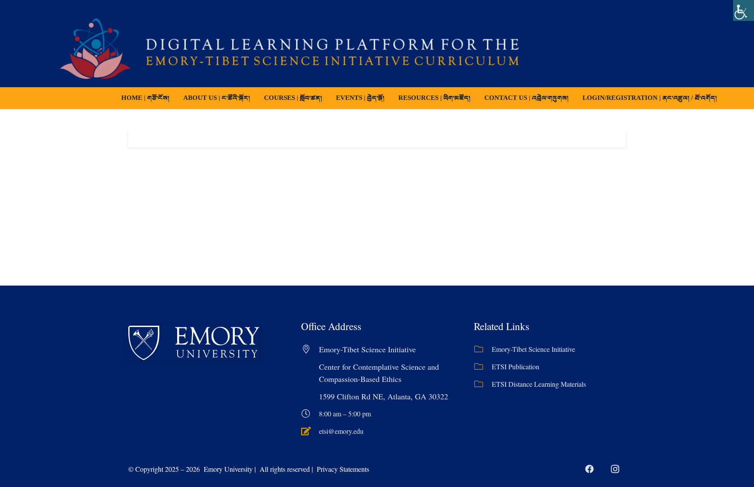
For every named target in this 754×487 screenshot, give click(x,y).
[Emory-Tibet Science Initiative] (483, 349)
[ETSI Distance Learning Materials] (483, 384)
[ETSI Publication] (483, 366)
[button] (328, 98)
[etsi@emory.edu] (310, 431)
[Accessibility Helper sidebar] (743, 10)
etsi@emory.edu (341, 431)
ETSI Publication (515, 366)
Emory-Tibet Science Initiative (533, 349)
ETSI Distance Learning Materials (539, 383)
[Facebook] (589, 469)
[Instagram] (615, 469)
